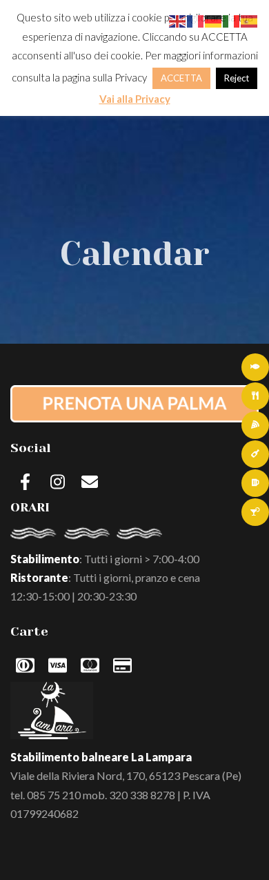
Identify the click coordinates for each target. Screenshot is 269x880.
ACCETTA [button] (181, 78)
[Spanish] (250, 19)
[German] (214, 19)
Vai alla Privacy (134, 98)
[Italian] (232, 19)
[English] (178, 19)
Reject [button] (236, 78)
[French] (196, 19)
